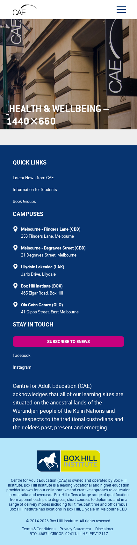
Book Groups (24, 201)
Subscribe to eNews (68, 341)
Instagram (22, 367)
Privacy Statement (75, 528)
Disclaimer (104, 528)
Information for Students (35, 189)
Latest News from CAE (33, 177)
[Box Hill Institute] (68, 469)
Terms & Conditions (38, 528)
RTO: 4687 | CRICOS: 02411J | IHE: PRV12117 (69, 533)
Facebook (22, 355)
